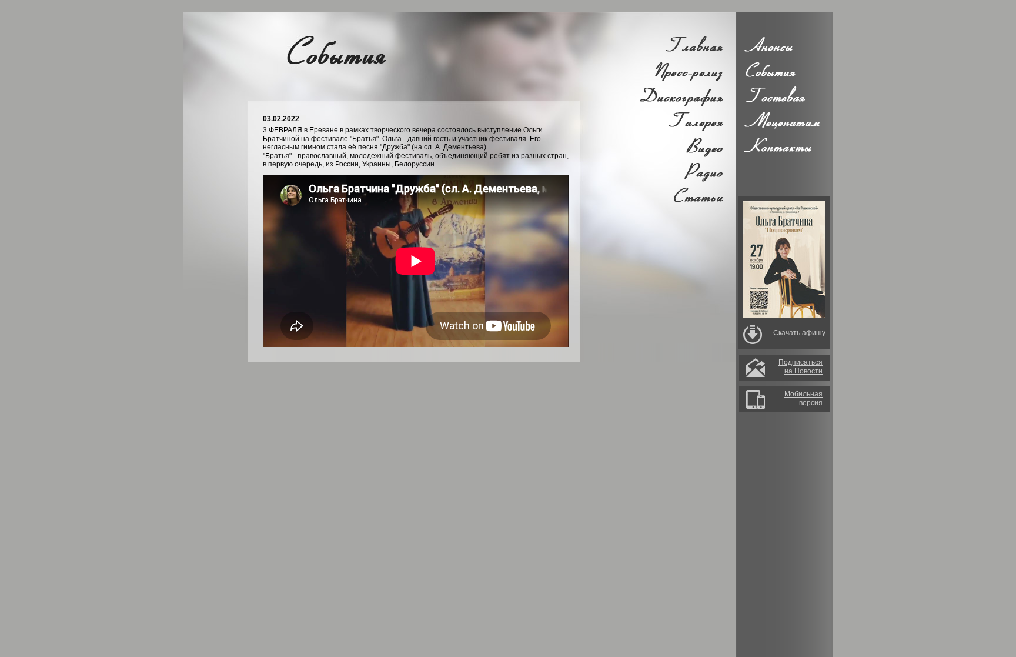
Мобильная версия (803, 398)
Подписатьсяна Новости (800, 366)
